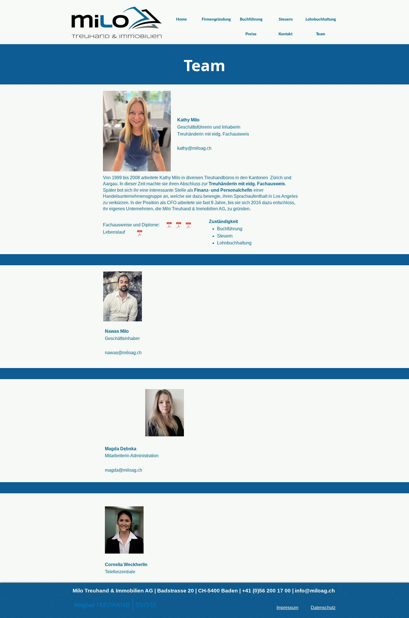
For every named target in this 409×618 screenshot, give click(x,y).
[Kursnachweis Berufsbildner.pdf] (188, 226)
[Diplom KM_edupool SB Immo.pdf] (178, 226)
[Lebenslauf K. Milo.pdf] (139, 234)
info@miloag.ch (315, 591)
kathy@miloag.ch (194, 148)
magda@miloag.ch (123, 470)
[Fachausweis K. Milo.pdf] (169, 226)
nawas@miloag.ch (123, 352)
